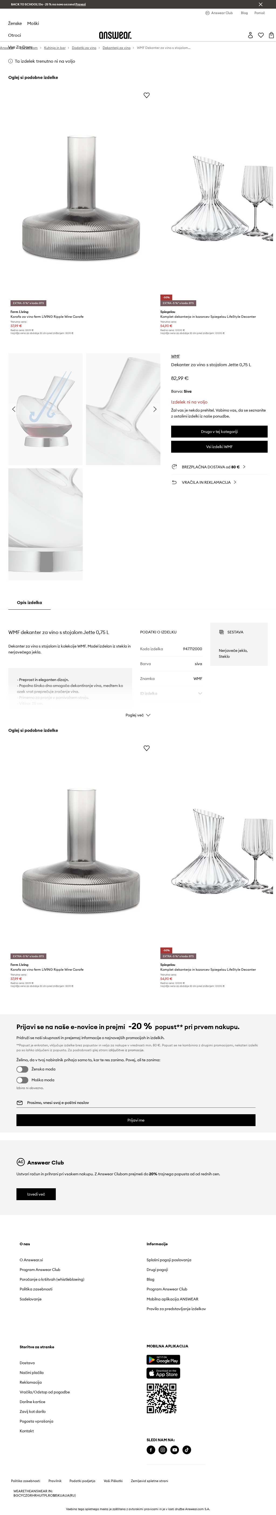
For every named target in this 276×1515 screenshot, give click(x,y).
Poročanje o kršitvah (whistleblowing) (38, 1281)
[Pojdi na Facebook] (24, 1461)
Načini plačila (184, 1269)
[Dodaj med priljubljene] (147, 95)
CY (20, 1506)
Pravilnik (55, 1492)
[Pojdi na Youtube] (47, 1461)
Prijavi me (135, 1120)
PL (46, 1506)
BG (15, 1506)
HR (34, 1506)
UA (62, 1506)
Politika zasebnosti (36, 1293)
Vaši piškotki (113, 1492)
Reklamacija (183, 1279)
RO (50, 1506)
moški (33, 23)
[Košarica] (271, 35)
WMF (175, 356)
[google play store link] (36, 1371)
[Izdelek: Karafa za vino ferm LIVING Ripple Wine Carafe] (81, 198)
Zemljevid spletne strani (149, 1492)
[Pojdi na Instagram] (36, 1461)
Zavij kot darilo (185, 1308)
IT (43, 1506)
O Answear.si (31, 1259)
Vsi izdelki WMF (219, 446)
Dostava (179, 1259)
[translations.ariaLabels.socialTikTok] (59, 1461)
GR (29, 1506)
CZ (25, 1506)
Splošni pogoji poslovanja (118, 1259)
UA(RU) (70, 1506)
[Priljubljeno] (261, 35)
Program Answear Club (40, 1269)
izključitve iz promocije (126, 1050)
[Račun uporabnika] (250, 35)
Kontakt (179, 1328)
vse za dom (20, 47)
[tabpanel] (138, 665)
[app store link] (36, 1383)
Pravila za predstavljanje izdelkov (118, 1311)
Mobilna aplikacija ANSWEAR (122, 1299)
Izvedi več (36, 1194)
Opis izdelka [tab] (29, 602)
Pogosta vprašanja (189, 1318)
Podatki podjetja (82, 1492)
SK (58, 1506)
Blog (100, 1279)
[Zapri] (260, 4)
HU (39, 1506)
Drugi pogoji (106, 1269)
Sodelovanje (31, 1303)
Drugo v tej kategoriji (219, 431)
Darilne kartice (185, 1299)
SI (54, 1506)
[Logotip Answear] (115, 35)
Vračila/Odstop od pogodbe (197, 1289)
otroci (14, 35)
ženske (15, 23)
